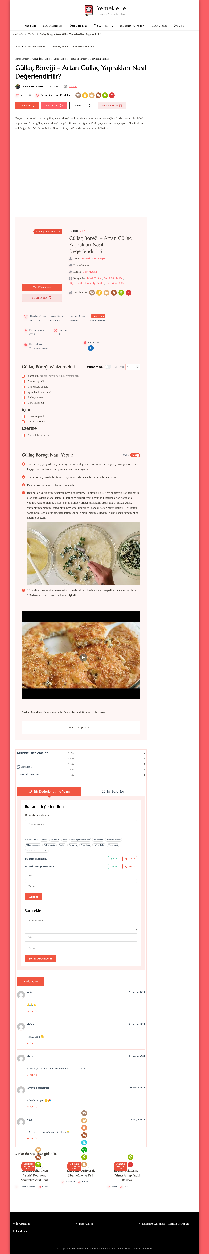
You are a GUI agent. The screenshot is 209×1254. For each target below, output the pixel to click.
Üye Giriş (179, 26)
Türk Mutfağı (90, 271)
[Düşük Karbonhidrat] (78, 95)
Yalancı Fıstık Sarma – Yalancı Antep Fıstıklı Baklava (127, 1175)
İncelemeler (30, 981)
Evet (116, 858)
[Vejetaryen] (105, 95)
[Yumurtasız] (84, 1164)
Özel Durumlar (78, 26)
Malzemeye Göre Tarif (132, 26)
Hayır (131, 858)
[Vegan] (84, 1150)
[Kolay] (92, 95)
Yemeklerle (111, 8)
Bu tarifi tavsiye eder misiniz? (41, 866)
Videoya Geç (80, 105)
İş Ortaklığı (23, 1223)
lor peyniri (36, 416)
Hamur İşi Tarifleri (78, 59)
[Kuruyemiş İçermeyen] (84, 1128)
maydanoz (37, 421)
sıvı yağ (39, 392)
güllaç (53, 375)
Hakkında (22, 1231)
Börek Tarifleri (22, 59)
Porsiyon (119, 366)
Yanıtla (33, 1011)
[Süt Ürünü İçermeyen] (84, 1142)
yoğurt (38, 386)
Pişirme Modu (94, 366)
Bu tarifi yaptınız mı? (36, 858)
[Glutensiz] (85, 95)
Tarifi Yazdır (52, 105)
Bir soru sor (115, 791)
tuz (36, 402)
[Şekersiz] (98, 95)
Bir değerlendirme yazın (52, 791)
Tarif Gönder (159, 26)
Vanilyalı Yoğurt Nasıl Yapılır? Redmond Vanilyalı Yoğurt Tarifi (34, 1175)
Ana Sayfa (30, 26)
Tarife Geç (24, 105)
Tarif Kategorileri (53, 26)
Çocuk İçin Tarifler (41, 59)
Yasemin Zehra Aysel (32, 86)
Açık (134, 455)
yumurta (35, 397)
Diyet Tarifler (60, 59)
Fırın (94, 265)
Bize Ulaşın (86, 1223)
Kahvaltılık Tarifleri (99, 59)
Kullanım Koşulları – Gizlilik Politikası (165, 1223)
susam (39, 435)
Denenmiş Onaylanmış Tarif (48, 231)
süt (36, 381)
